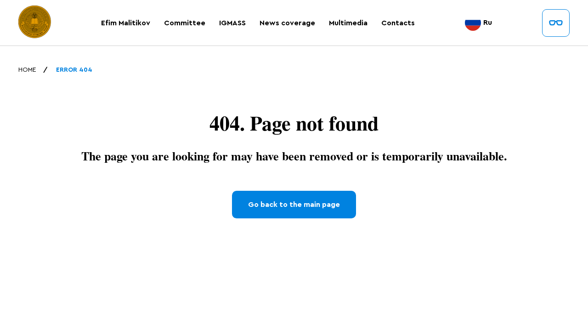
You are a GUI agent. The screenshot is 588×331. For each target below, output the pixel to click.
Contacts (398, 23)
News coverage (287, 23)
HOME (27, 70)
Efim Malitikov (125, 23)
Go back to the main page (294, 204)
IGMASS (232, 23)
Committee (184, 23)
